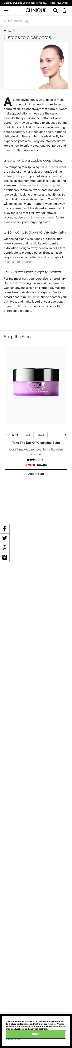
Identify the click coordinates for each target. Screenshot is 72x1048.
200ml (41, 434)
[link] (36, 385)
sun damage (17, 283)
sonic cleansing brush (40, 217)
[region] (36, 1031)
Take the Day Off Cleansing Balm (41, 185)
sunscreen (34, 297)
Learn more (13, 1039)
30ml (28, 434)
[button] (65, 10)
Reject (35, 1034)
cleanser (60, 199)
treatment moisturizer (18, 261)
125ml (15, 434)
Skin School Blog (17, 21)
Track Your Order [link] (59, 2)
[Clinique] (36, 10)
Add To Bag (36, 473)
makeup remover (51, 167)
